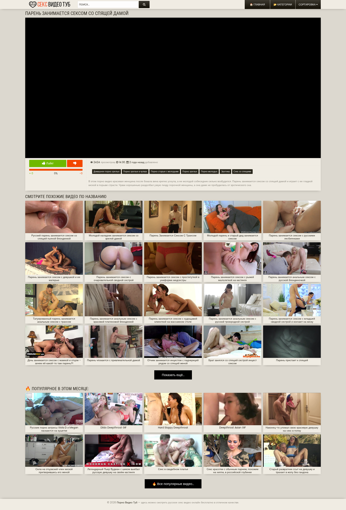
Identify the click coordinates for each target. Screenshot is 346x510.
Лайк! (49, 163)
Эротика (225, 171)
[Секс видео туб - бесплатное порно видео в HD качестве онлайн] (49, 3)
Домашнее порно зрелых (106, 171)
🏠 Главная (257, 4)
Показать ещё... (173, 375)
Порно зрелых (189, 171)
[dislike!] (75, 163)
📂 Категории (283, 4)
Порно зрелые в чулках (135, 171)
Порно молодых (209, 171)
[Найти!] (144, 4)
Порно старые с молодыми (165, 171)
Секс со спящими (242, 171)
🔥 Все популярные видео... (173, 484)
